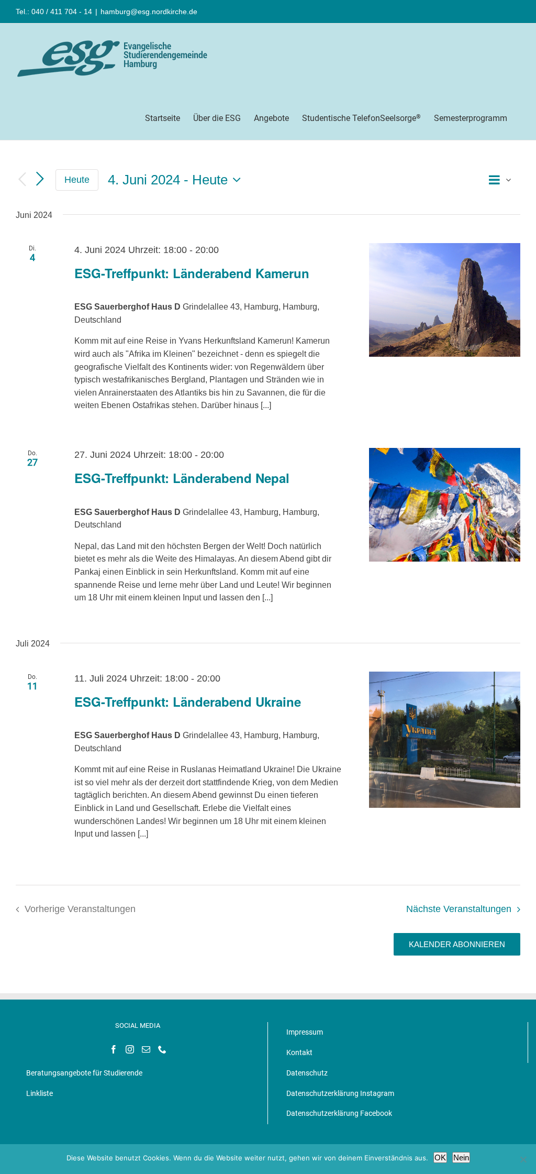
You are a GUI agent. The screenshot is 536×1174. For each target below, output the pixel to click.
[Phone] (162, 1049)
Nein (461, 1157)
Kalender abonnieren (457, 944)
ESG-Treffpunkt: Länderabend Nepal (181, 478)
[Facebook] (113, 1049)
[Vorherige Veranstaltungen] (22, 180)
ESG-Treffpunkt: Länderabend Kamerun (191, 273)
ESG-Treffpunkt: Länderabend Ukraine (187, 701)
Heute (77, 179)
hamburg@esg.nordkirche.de (148, 11)
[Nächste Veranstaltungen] (40, 179)
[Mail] (146, 1049)
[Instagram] (130, 1049)
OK (440, 1157)
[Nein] (523, 1159)
